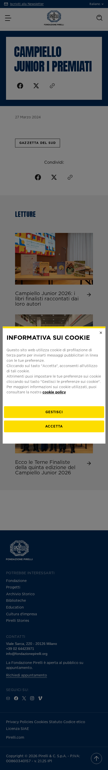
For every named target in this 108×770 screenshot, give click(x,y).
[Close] (100, 332)
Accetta (54, 426)
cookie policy (54, 392)
